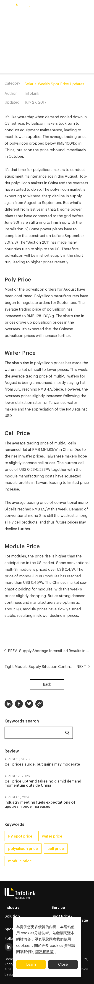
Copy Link (39, 704)
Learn (31, 964)
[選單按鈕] (5, 7)
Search (67, 733)
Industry (12, 908)
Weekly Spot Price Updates (61, 84)
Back (47, 684)
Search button (54, 7)
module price (20, 861)
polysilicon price (23, 849)
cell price (55, 849)
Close (63, 964)
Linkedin (9, 704)
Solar (29, 84)
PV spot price (20, 836)
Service (58, 908)
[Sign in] (88, 7)
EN (41, 7)
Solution (12, 916)
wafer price (52, 836)
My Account (70, 7)
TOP (85, 975)
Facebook (19, 704)
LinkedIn (9, 947)
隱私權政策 (44, 952)
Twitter (29, 704)
